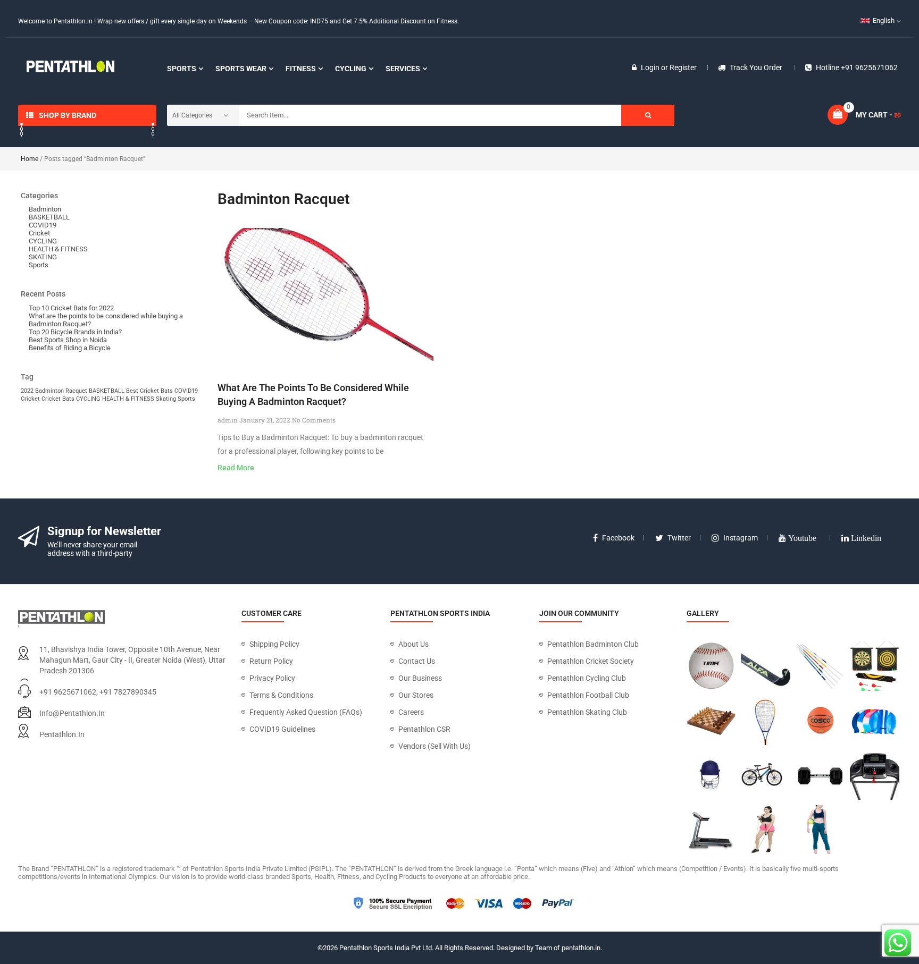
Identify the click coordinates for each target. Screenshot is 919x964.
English (884, 20)
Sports (38, 265)
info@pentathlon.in (72, 713)
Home (29, 159)
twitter (679, 538)
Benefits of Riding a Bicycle (70, 348)
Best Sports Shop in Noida (68, 340)
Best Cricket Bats (149, 390)
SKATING (43, 257)
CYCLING (43, 241)
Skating (166, 398)
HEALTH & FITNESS (58, 249)
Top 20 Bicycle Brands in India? (75, 332)
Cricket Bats (57, 398)
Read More (236, 467)
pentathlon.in (62, 734)
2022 (27, 390)
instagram (740, 538)
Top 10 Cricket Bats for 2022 (71, 308)
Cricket (39, 233)
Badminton (45, 209)
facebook (618, 538)
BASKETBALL (49, 217)
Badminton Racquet (61, 390)
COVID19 (42, 225)
